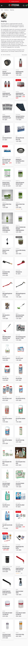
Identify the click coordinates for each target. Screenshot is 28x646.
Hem (2, 9)
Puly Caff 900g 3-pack (7, 398)
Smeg (17, 589)
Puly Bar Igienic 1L (6, 358)
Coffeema (18, 114)
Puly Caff (18, 335)
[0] (26, 5)
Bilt (17, 136)
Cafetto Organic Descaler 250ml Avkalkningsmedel (6, 229)
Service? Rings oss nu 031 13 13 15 (16, 1)
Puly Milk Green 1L (6, 505)
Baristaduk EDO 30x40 (7, 138)
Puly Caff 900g (19, 378)
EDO (3, 136)
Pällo (3, 270)
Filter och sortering (6, 54)
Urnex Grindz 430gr (20, 634)
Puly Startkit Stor (6, 546)
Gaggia (4, 91)
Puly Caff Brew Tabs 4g (20, 398)
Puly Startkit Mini (19, 525)
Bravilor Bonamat (6, 180)
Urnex (3, 114)
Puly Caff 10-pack (19, 358)
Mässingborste (19, 272)
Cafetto (18, 180)
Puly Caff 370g (5, 378)
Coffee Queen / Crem (7, 566)
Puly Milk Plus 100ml (20, 505)
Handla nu (6, 9)
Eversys (18, 248)
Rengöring (12, 9)
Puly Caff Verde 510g (20, 440)
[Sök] (24, 5)
